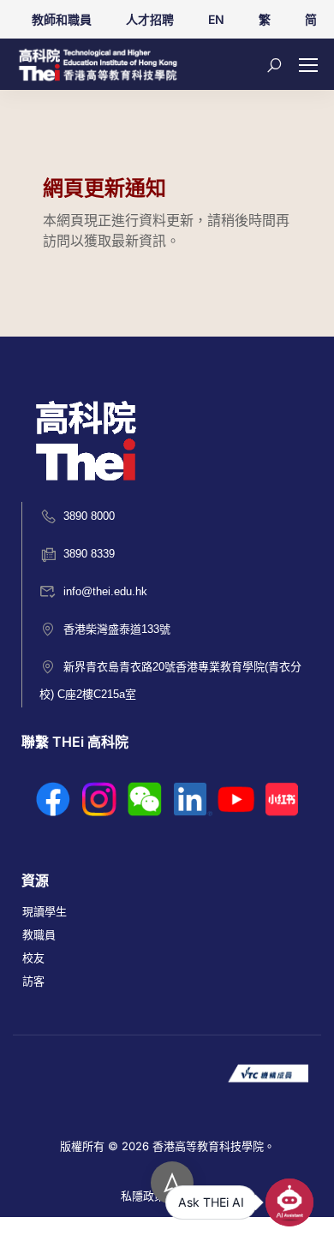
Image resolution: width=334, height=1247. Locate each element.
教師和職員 (62, 19)
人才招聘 (150, 19)
